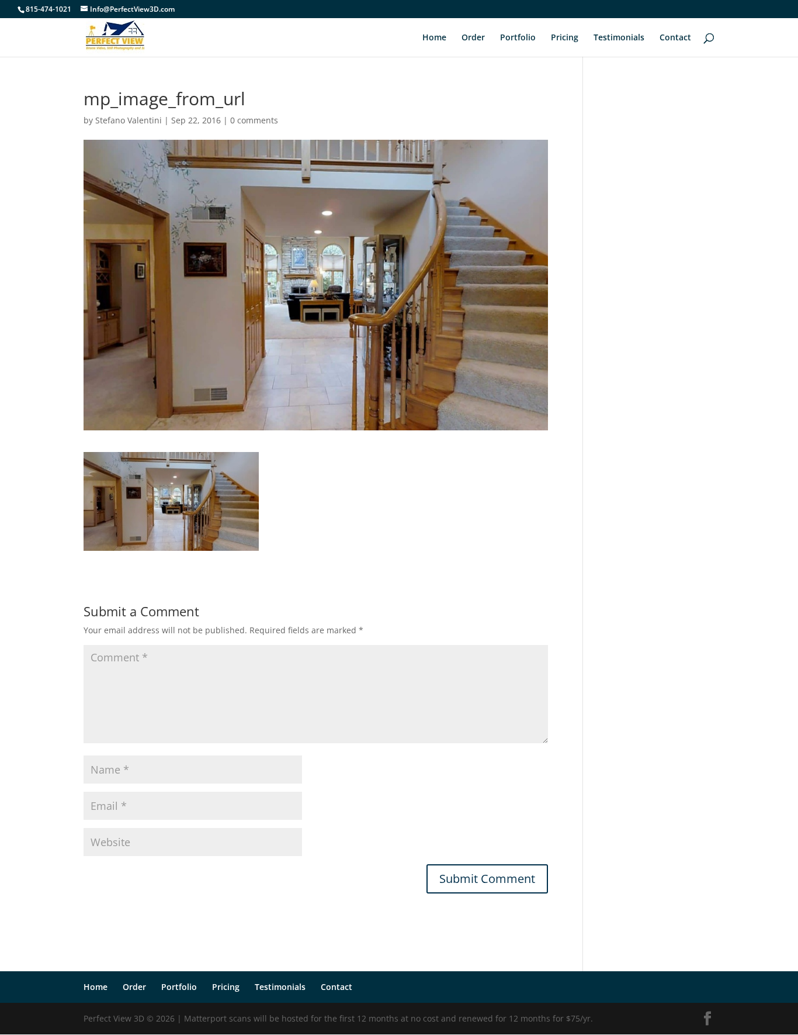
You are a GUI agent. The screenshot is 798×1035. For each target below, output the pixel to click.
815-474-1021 (48, 9)
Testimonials (619, 38)
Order (473, 38)
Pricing (564, 38)
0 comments (254, 120)
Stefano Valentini (128, 120)
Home (434, 38)
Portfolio (518, 38)
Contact (675, 38)
